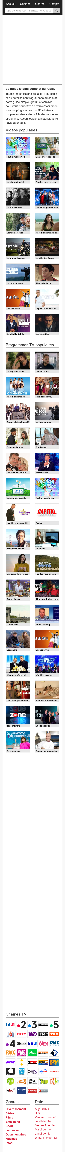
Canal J (21, 1081)
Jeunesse (12, 1130)
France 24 (21, 1071)
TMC (43, 1034)
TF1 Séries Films (33, 1043)
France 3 (32, 1024)
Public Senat (32, 1090)
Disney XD (43, 1081)
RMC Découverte (54, 1043)
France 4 (10, 1043)
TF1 (10, 1024)
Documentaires (16, 1134)
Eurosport (43, 1071)
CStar (22, 1043)
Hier (37, 1113)
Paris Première (43, 1053)
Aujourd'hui (42, 1109)
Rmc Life (21, 1053)
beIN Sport (32, 1071)
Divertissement (16, 1109)
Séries (10, 1113)
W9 (32, 1034)
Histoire (43, 1090)
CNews (32, 1062)
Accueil (10, 4)
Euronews (10, 1071)
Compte (54, 4)
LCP (21, 1090)
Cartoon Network (32, 1081)
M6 (10, 1034)
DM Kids (54, 1081)
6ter (43, 1043)
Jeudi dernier (43, 1121)
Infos (9, 1143)
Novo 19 (10, 1062)
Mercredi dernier (45, 1125)
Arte (21, 1034)
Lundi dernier (43, 1133)
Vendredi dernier (45, 1117)
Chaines (25, 4)
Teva (32, 1053)
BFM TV (43, 1062)
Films (9, 1117)
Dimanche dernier (46, 1137)
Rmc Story (10, 1053)
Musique (11, 1139)
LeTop (10, 1090)
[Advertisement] (32, 49)
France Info (21, 1062)
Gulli (10, 1081)
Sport (9, 1126)
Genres (39, 4)
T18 (54, 1053)
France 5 (54, 1024)
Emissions (13, 1122)
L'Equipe (54, 1071)
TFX (54, 1034)
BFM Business (54, 1062)
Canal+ (43, 1024)
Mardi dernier (43, 1129)
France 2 (21, 1024)
